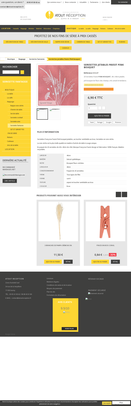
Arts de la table (120, 28)
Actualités (83, 2)
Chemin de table (83, 42)
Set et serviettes (104, 42)
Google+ (109, 122)
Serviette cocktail (16, 118)
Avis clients (106, 2)
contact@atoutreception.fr (12, 7)
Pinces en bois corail (105, 245)
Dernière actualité (14, 160)
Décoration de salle (39, 42)
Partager (100, 122)
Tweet (92, 122)
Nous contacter (70, 2)
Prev (118, 194)
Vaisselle (16, 28)
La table (81, 28)
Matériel (39, 28)
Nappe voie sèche (62, 42)
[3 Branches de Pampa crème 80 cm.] (58, 221)
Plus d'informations (121, 403)
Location (9, 149)
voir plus (69, 328)
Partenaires (94, 2)
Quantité (91, 104)
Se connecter (123, 2)
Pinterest (118, 122)
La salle (88, 28)
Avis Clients (65, 302)
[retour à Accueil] (2, 59)
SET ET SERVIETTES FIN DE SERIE (16, 131)
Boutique (9, 90)
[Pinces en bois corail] (105, 221)
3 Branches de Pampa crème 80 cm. (58, 245)
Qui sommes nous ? (54, 2)
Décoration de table (14, 42)
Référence (88, 73)
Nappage (24, 28)
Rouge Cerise (10, 334)
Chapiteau (56, 28)
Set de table (14, 114)
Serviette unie (15, 121)
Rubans (102, 28)
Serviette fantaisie (16, 125)
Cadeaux (110, 28)
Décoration (47, 28)
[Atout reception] (65, 15)
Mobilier (31, 28)
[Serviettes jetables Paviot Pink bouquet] (42, 114)
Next (124, 194)
